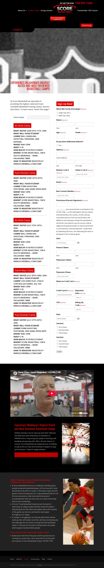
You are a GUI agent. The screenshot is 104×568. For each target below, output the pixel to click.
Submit (59, 352)
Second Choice (64, 330)
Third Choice (63, 333)
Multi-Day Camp (64, 116)
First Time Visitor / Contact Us (58, 18)
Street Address (61, 158)
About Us (21, 11)
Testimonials (82, 11)
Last (76, 128)
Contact (49, 559)
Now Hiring (86, 25)
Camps (26, 559)
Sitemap (39, 565)
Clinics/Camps (19, 117)
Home (12, 559)
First (58, 128)
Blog (43, 559)
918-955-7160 (83, 3)
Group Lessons (46, 11)
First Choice (63, 327)
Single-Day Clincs (64, 113)
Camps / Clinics (34, 11)
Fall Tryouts (93, 11)
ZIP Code (78, 166)
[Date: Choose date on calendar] (78, 243)
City (57, 166)
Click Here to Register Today (36, 454)
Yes (60, 145)
